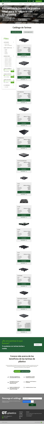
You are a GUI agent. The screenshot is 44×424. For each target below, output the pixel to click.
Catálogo (20, 413)
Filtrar (12, 71)
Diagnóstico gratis (38, 1)
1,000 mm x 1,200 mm (8, 60)
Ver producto (24, 54)
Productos (20, 3)
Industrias (32, 3)
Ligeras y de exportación (8, 45)
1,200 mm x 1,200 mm (8, 59)
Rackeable (6, 53)
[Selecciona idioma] (30, 1)
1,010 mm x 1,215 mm (8, 63)
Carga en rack (7, 79)
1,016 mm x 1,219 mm (8, 66)
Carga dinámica (8, 68)
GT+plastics (6, 417)
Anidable (6, 49)
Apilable (6, 50)
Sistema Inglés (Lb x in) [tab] (28, 32)
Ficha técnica (23, 56)
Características (8, 47)
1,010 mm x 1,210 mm (8, 64)
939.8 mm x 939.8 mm (8, 61)
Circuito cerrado (7, 44)
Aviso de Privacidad (37, 422)
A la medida (7, 85)
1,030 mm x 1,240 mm (8, 57)
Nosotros (20, 416)
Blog (41, 3)
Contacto (27, 412)
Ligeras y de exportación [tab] (25, 371)
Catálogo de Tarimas (27, 3)
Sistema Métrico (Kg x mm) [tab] (16, 32)
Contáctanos (37, 344)
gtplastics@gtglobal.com (8, 416)
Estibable (6, 52)
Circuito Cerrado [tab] (17, 371)
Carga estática (7, 74)
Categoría (6, 42)
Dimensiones (7, 56)
